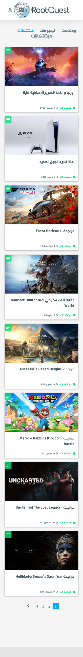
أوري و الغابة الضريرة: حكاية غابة (48, 93)
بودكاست (68, 31)
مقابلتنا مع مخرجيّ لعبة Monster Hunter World (42, 303)
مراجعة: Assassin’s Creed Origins (47, 369)
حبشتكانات (25, 31)
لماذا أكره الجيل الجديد (56, 162)
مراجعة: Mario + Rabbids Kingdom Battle (46, 441)
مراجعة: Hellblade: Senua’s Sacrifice (45, 576)
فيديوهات (47, 31)
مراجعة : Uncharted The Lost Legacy (45, 507)
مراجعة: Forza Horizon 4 (55, 231)
